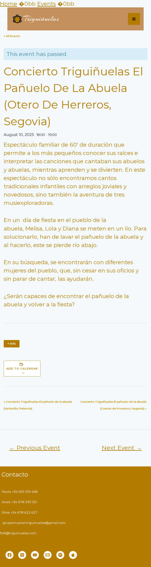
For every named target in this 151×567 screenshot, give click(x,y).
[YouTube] (35, 555)
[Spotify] (60, 555)
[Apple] (73, 555)
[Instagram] (22, 555)
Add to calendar (22, 368)
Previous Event (34, 447)
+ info (11, 343)
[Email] (48, 555)
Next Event (122, 447)
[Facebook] (9, 555)
